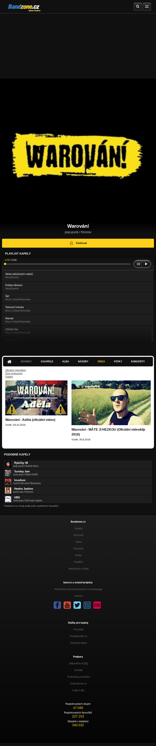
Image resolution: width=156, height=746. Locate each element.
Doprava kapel (78, 642)
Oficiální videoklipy (15, 370)
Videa (101, 361)
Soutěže (78, 562)
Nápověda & (78, 663)
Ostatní (9, 376)
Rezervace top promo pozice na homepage (78, 589)
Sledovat (81, 243)
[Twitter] (77, 605)
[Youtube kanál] (67, 605)
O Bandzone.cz (78, 683)
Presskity (78, 629)
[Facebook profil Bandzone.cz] (57, 605)
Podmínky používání (78, 676)
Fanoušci (79, 548)
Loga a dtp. (78, 690)
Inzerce (79, 596)
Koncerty (138, 361)
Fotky (118, 361)
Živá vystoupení (14, 373)
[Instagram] (87, 605)
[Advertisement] (78, 43)
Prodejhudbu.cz (78, 636)
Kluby (78, 555)
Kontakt (78, 670)
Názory (83, 361)
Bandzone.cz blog (79, 568)
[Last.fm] (97, 605)
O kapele (47, 361)
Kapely (78, 528)
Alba (65, 361)
